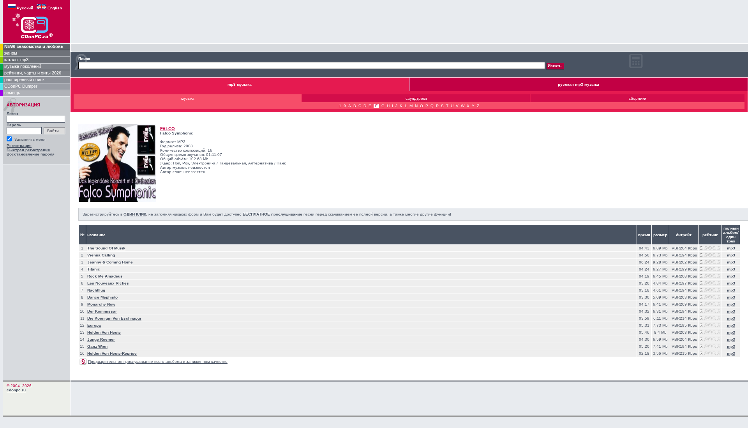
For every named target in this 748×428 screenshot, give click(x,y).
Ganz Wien (97, 346)
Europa (94, 325)
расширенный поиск (24, 79)
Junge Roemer (101, 339)
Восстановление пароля (31, 154)
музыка (187, 98)
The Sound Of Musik (106, 248)
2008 (188, 146)
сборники (637, 98)
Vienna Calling (101, 255)
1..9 (342, 106)
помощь (12, 92)
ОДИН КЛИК (134, 214)
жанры (10, 53)
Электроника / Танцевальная (218, 163)
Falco (167, 128)
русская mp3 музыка (578, 84)
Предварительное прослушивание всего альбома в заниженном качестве (158, 361)
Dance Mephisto (102, 297)
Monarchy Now (101, 304)
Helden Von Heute (104, 332)
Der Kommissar (102, 311)
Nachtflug (96, 290)
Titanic (93, 269)
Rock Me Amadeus (105, 276)
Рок (185, 163)
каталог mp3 (16, 59)
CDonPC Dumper (20, 86)
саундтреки (416, 98)
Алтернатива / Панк (267, 163)
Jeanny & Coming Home (110, 262)
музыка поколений (22, 66)
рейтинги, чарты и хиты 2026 (32, 73)
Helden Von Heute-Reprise (112, 353)
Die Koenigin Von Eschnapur (114, 318)
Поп (176, 163)
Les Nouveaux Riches (108, 283)
